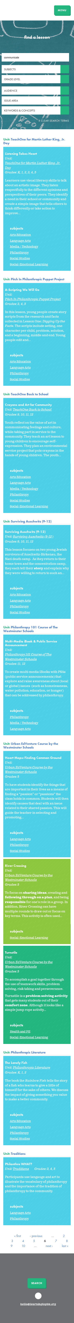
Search (36, 1283)
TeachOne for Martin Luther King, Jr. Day (34, 141)
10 (23, 1246)
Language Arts (20, 241)
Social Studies (20, 258)
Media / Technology (24, 247)
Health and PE (20, 1032)
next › (49, 1246)
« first (17, 1236)
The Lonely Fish (16, 1063)
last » (65, 1246)
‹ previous (36, 1236)
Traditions (18, 1153)
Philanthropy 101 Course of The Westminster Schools (30, 629)
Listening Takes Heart (21, 153)
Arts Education (20, 235)
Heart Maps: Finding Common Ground (33, 758)
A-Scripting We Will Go (22, 290)
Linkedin (38, 1297)
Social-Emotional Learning (29, 264)
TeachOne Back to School (29, 394)
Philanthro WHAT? (18, 1164)
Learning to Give (19, 9)
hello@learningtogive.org (38, 1304)
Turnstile (11, 952)
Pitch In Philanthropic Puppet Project (37, 279)
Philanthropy (19, 253)
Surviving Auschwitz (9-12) (31, 521)
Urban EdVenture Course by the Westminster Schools (30, 745)
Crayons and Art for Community (28, 405)
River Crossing (15, 865)
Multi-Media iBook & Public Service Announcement (31, 643)
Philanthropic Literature (28, 1052)
